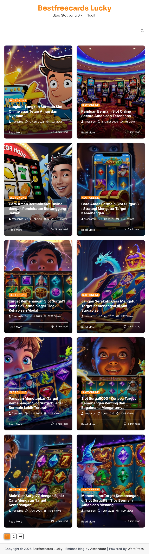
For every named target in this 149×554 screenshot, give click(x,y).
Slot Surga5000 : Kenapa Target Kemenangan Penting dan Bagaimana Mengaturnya (108, 403)
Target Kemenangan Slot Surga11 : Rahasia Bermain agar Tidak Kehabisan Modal (38, 305)
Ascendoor (98, 549)
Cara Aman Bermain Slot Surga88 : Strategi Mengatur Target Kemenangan (110, 208)
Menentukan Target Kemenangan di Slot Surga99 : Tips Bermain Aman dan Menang (110, 500)
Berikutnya (21, 536)
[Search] (142, 31)
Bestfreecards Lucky (74, 8)
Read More (15, 132)
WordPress (136, 549)
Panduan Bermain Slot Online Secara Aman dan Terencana (106, 113)
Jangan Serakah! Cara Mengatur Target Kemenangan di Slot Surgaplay (109, 305)
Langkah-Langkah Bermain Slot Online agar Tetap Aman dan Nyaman (35, 111)
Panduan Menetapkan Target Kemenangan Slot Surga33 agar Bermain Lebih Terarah (36, 403)
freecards (17, 121)
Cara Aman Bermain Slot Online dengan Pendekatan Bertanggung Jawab (37, 208)
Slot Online (18, 100)
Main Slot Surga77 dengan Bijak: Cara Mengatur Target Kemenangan (36, 500)
